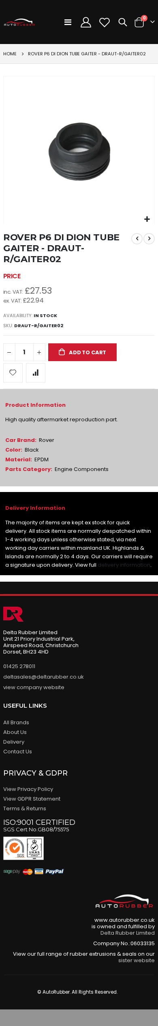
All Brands (16, 722)
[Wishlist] (104, 22)
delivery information (124, 565)
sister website (136, 960)
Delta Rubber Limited (127, 933)
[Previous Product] (137, 238)
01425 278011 (19, 666)
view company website (33, 687)
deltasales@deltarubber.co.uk (43, 677)
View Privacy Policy (28, 789)
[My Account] (86, 22)
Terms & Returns (24, 808)
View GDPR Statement (31, 799)
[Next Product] (149, 238)
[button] (147, 219)
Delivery (13, 742)
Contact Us (17, 751)
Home (10, 53)
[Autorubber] (19, 22)
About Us (15, 732)
